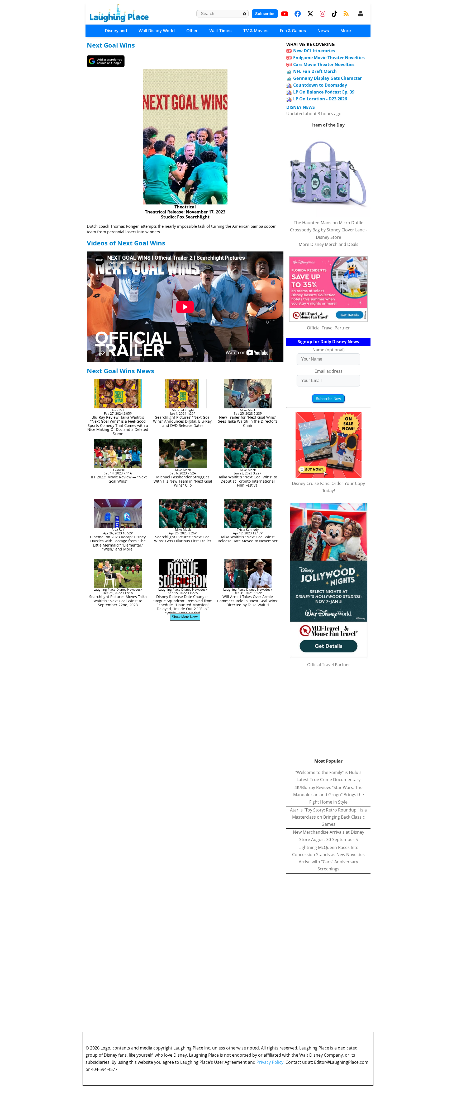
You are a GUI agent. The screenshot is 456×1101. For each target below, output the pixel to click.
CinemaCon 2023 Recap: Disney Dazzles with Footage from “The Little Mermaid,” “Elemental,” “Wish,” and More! (118, 543)
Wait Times (220, 30)
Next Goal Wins (111, 45)
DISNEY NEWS (300, 107)
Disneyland (116, 30)
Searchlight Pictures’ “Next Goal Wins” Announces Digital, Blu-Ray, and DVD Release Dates (182, 421)
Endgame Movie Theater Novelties (329, 57)
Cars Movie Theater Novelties (323, 64)
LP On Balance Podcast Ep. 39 (323, 92)
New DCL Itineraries (314, 51)
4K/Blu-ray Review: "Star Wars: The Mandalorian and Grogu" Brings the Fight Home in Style (328, 795)
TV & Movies (255, 30)
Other (192, 30)
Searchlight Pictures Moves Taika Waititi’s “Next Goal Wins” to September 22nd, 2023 (118, 600)
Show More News (185, 617)
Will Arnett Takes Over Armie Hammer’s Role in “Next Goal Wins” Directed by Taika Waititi (247, 600)
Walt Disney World (157, 30)
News (323, 30)
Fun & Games (293, 30)
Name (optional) (328, 350)
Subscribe (264, 13)
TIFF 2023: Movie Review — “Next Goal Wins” (118, 478)
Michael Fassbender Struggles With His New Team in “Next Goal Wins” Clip (183, 481)
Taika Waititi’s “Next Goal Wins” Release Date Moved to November (248, 538)
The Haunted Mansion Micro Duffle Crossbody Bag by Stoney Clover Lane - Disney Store (328, 230)
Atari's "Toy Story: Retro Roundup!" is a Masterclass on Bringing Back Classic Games (328, 817)
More (345, 30)
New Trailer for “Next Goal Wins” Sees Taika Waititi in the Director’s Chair (247, 421)
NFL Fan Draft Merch (315, 71)
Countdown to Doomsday (320, 85)
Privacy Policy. (270, 1062)
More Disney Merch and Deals (328, 244)
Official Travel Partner (328, 328)
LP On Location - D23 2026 (320, 99)
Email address (329, 371)
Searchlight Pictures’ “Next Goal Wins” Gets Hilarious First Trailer (182, 538)
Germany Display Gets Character (327, 78)
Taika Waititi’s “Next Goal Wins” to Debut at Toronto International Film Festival (247, 481)
